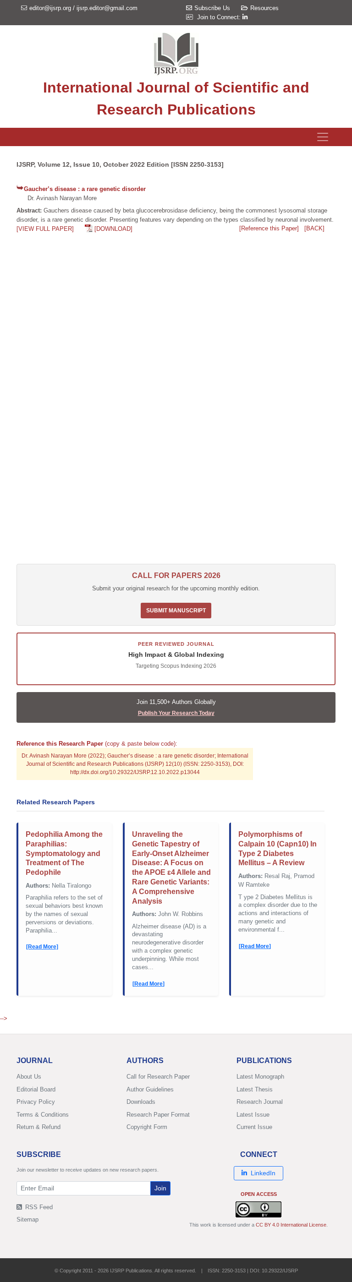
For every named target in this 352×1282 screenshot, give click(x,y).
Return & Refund (38, 1127)
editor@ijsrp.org (50, 8)
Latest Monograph (260, 1076)
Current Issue (254, 1127)
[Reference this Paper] (269, 228)
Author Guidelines (150, 1089)
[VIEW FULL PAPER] (45, 228)
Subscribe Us (212, 8)
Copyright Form (146, 1127)
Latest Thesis (254, 1089)
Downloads (140, 1101)
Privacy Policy (35, 1101)
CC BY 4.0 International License (291, 1224)
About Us (28, 1076)
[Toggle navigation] (323, 137)
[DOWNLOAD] (113, 228)
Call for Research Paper (158, 1076)
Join (160, 1188)
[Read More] (42, 947)
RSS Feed (38, 1207)
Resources (264, 8)
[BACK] (314, 228)
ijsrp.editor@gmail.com (107, 8)
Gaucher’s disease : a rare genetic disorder (85, 188)
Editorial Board (35, 1089)
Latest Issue (253, 1114)
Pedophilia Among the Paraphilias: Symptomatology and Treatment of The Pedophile (64, 853)
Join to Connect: (219, 17)
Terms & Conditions (42, 1114)
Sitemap (27, 1219)
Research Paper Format (158, 1114)
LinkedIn (263, 1173)
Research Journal (259, 1101)
